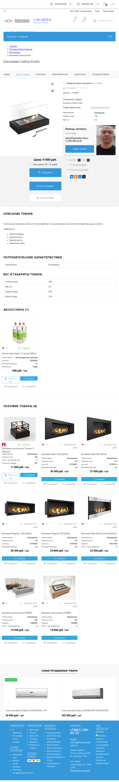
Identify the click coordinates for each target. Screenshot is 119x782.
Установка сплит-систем (17, 739)
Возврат (34, 742)
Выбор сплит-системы (16, 763)
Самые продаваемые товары (59, 670)
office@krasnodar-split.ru (76, 138)
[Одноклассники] (75, 176)
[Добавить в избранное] (52, 84)
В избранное (12, 386)
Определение (86, 11)
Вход (97, 11)
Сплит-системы (54, 736)
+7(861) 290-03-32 (79, 731)
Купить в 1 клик (12, 380)
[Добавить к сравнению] (52, 90)
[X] (84, 176)
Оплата (33, 733)
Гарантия (34, 736)
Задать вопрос (80, 149)
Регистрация (108, 11)
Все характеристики (100, 107)
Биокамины (99, 112)
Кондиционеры (54, 733)
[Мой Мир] (80, 176)
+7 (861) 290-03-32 (42, 19)
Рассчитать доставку (79, 169)
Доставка (34, 730)
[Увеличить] (30, 120)
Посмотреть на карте (80, 770)
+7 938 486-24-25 (73, 140)
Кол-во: (72, 159)
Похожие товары (47, 197)
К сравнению (30, 386)
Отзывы (33, 739)
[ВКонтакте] (71, 176)
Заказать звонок (41, 23)
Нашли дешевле (79, 164)
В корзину (47, 172)
